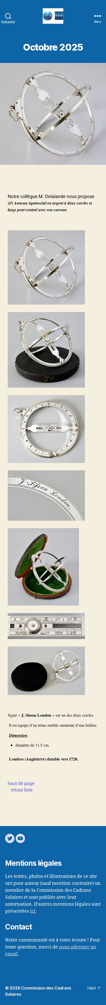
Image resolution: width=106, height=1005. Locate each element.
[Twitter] (9, 838)
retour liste (22, 789)
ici (33, 911)
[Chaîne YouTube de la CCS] (20, 838)
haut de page (21, 783)
